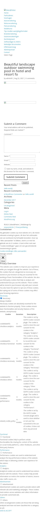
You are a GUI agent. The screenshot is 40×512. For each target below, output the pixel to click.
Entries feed (8, 214)
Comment (8, 134)
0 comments (30, 78)
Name (7, 156)
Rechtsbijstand (9, 39)
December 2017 (10, 200)
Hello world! (8, 188)
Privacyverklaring (22, 227)
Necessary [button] (4, 296)
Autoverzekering (10, 21)
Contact (7, 52)
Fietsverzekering (10, 26)
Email (6, 160)
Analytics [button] (3, 466)
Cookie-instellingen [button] (7, 251)
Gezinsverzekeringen (11, 36)
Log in (6, 211)
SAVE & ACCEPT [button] (6, 511)
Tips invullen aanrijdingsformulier (16, 31)
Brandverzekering (10, 34)
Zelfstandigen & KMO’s (12, 42)
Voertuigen (8, 18)
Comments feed (10, 217)
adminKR (9, 78)
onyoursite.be (9, 227)
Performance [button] (4, 450)
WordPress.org (9, 219)
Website (7, 164)
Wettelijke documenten (12, 44)
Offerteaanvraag (10, 47)
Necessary (6, 298)
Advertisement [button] (5, 482)
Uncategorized (9, 206)
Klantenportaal (9, 50)
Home (6, 13)
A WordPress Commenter (13, 194)
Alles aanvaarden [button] (20, 251)
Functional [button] (3, 434)
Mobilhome (8, 29)
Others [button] (2, 497)
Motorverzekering (10, 23)
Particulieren (8, 15)
